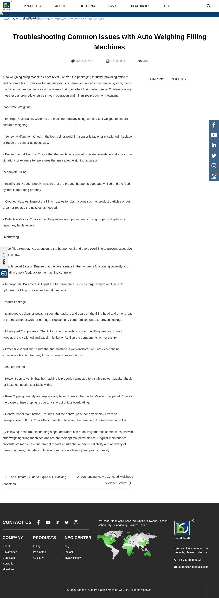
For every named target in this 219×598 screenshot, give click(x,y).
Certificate (9, 557)
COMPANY (156, 79)
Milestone (8, 569)
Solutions (86, 6)
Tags (15, 19)
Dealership (140, 6)
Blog (165, 6)
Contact (31, 18)
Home (6, 19)
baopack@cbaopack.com (193, 566)
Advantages (10, 551)
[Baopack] (8, 6)
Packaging (39, 551)
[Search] (208, 6)
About (60, 6)
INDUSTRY (178, 79)
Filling (37, 546)
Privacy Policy (72, 557)
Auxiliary (38, 557)
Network (8, 563)
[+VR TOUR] (4, 273)
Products (32, 6)
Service (113, 6)
